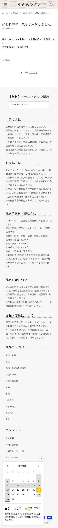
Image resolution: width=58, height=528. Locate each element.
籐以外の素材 (12, 381)
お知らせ (15, 13)
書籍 (8, 394)
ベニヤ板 (10, 400)
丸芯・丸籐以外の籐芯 (16, 368)
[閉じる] (42, 458)
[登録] (46, 104)
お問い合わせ (12, 445)
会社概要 (10, 438)
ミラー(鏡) (10, 407)
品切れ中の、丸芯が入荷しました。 (38, 13)
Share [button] (7, 60)
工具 (8, 419)
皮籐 (8, 362)
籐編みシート (12, 375)
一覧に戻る (31, 72)
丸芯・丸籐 (11, 355)
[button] (6, 4)
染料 (8, 387)
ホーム (5, 13)
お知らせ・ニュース (15, 451)
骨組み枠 (10, 413)
